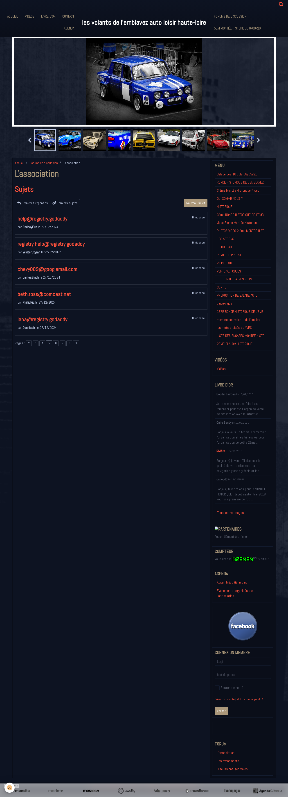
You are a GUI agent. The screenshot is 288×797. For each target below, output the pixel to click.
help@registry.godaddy (42, 218)
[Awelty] (126, 791)
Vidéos (29, 16)
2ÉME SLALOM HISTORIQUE (234, 343)
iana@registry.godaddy (42, 319)
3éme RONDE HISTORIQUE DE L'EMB (240, 214)
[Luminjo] (232, 791)
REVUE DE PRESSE (229, 255)
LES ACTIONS (225, 238)
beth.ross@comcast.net (44, 294)
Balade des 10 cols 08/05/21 (237, 174)
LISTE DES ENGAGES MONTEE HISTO (240, 335)
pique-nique (224, 303)
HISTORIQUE (224, 206)
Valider (221, 710)
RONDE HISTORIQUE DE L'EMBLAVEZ (240, 182)
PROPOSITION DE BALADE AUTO (237, 295)
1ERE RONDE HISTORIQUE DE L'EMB (240, 311)
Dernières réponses (34, 203)
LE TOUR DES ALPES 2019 (234, 279)
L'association (225, 752)
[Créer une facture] (162, 791)
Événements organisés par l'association (235, 593)
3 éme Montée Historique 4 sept (239, 190)
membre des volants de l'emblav (238, 319)
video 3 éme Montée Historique (237, 222)
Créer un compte (225, 699)
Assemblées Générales (232, 582)
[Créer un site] (20, 791)
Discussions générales (232, 769)
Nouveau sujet (195, 203)
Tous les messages (230, 512)
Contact (68, 16)
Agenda (69, 28)
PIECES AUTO (225, 263)
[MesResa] (91, 791)
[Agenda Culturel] (268, 791)
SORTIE (221, 287)
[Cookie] (9, 788)
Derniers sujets (67, 203)
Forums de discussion (230, 16)
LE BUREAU (224, 247)
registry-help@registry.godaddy (51, 243)
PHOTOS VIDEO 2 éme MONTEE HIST (240, 230)
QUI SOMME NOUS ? (230, 198)
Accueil (12, 16)
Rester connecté (232, 687)
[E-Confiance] (197, 791)
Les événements (228, 760)
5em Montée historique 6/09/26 (237, 28)
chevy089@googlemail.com (47, 269)
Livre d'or (48, 16)
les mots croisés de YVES (234, 327)
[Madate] (56, 791)
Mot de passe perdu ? (250, 699)
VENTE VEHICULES (229, 271)
